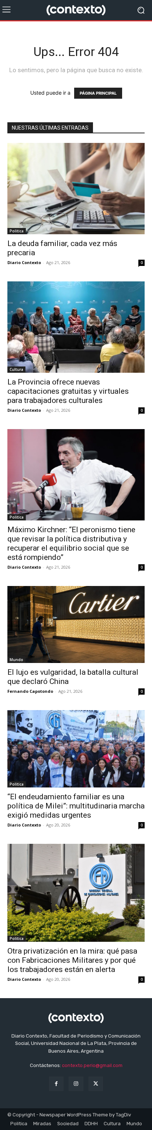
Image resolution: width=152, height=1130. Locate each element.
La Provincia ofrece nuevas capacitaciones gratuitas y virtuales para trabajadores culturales (68, 391)
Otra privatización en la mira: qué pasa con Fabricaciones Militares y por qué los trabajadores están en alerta (72, 960)
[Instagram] (76, 1084)
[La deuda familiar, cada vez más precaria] (76, 188)
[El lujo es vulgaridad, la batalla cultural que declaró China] (76, 624)
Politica (17, 231)
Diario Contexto (24, 262)
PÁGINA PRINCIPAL (98, 93)
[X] (96, 1084)
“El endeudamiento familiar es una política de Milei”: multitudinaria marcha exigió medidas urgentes (76, 806)
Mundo (16, 659)
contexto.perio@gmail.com (92, 1065)
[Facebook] (56, 1084)
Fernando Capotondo (30, 691)
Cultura (16, 369)
